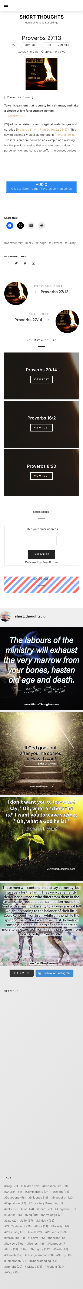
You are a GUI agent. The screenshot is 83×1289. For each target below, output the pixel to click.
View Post (41, 379)
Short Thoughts (36, 1249)
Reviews (15, 1243)
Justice (14, 1214)
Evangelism (63, 1197)
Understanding (44, 1261)
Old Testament (19, 1226)
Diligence (39, 1197)
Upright (14, 1266)
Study (65, 1255)
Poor (42, 1226)
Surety (71, 243)
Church (14, 1191)
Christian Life (56, 1186)
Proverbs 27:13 (16, 116)
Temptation (16, 1261)
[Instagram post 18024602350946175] (41, 839)
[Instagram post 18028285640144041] (41, 668)
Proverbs (30, 45)
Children (31, 1186)
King (32, 1214)
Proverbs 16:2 (41, 418)
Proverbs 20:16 (65, 134)
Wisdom (55, 1266)
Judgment (66, 1209)
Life (27, 1220)
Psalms (37, 1238)
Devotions (16, 1197)
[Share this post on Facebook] (8, 263)
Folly (30, 243)
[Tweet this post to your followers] (16, 263)
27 (14, 45)
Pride (36, 1232)
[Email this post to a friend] (33, 263)
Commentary (14, 243)
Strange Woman (40, 1255)
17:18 (41, 129)
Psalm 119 (15, 1238)
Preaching (15, 1232)
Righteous (57, 1243)
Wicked (34, 1266)
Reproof (57, 1238)
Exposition (16, 1203)
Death (62, 1191)
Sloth (61, 1249)
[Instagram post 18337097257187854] (41, 753)
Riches (36, 1243)
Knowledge (52, 1214)
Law (12, 1220)
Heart (45, 1209)
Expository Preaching (47, 1203)
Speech (14, 1255)
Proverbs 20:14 (41, 369)
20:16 (50, 129)
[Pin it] (25, 263)
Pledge (41, 243)
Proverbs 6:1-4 (27, 129)
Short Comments (56, 45)
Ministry (45, 1220)
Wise (12, 1272)
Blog (12, 1186)
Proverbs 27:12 (41, 290)
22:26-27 (62, 129)
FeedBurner (50, 562)
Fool (28, 1209)
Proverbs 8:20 (41, 466)
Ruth (12, 1249)
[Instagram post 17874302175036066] (41, 924)
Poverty (60, 1226)
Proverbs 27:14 (41, 318)
